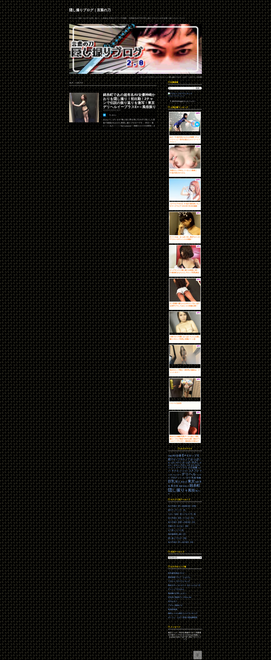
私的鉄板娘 (172, 609)
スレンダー (176, 475)
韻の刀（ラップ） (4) (176, 510)
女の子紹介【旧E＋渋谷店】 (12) (181, 522)
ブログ (173, 477)
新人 (177, 481)
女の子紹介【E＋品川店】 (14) (180, 542)
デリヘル (189, 474)
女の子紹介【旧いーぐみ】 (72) (181, 518)
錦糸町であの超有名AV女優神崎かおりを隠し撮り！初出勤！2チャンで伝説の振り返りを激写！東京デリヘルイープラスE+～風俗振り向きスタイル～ (129, 103)
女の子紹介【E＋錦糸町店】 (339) (182, 506)
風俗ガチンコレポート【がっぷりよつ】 (184, 585)
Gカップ (185, 459)
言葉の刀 (186, 486)
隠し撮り (176, 490)
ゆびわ (197, 465)
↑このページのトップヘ (198, 655)
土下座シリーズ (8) (175, 530)
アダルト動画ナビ (175, 605)
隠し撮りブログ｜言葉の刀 (90, 10)
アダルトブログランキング (176, 96)
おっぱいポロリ (175, 462)
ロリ (188, 477)
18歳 (170, 456)
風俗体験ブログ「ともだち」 (180, 577)
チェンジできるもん (176, 589)
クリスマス (183, 471)
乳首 (194, 478)
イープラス (181, 467)
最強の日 (184, 482)
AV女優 (176, 455)
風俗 (191, 490)
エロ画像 (192, 467)
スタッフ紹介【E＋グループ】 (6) (182, 514)
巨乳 (171, 481)
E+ (184, 455)
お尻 (188, 465)
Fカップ (175, 459)
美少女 (174, 485)
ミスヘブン (182, 478)
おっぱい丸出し (190, 462)
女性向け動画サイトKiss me (179, 597)
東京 (191, 481)
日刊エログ (172, 601)
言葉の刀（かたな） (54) (178, 526)
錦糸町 (195, 485)
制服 (199, 478)
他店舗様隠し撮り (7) (176, 534)
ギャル (175, 470)
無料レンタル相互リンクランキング (182, 613)
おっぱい (195, 459)
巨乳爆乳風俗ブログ (176, 573)
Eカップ (192, 455)
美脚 (180, 486)
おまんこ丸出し (180, 465)
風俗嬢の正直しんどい (177, 593)
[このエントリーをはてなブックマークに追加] (104, 115)
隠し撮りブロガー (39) (177, 538)
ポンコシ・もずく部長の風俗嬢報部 (182, 617)
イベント (171, 468)
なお (192, 465)
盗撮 (197, 482)
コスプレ (193, 470)
